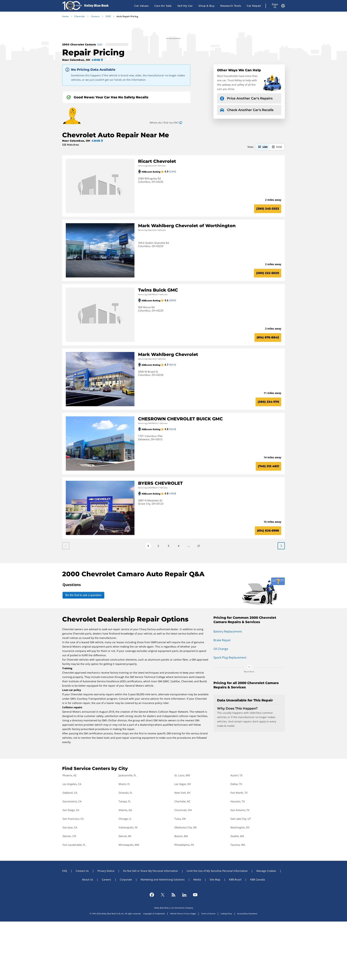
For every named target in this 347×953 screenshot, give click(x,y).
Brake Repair (222, 640)
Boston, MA (181, 836)
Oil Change (220, 649)
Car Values (141, 5)
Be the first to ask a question (83, 595)
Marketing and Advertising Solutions (163, 879)
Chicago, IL (125, 818)
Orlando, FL (125, 792)
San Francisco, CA (73, 818)
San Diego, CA (71, 810)
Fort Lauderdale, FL (74, 844)
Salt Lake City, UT (240, 818)
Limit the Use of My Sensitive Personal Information (217, 871)
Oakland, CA (70, 792)
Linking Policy (226, 913)
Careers (106, 879)
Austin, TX (236, 775)
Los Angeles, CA (72, 784)
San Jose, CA (70, 827)
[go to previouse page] (281, 545)
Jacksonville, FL (127, 775)
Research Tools (230, 5)
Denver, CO (69, 836)
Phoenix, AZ (69, 775)
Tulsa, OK (180, 818)
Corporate (126, 879)
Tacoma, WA (237, 844)
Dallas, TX (236, 784)
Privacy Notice (105, 871)
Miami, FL (124, 784)
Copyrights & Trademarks (154, 913)
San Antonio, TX (239, 810)
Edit (99, 44)
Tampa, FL (125, 801)
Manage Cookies (266, 871)
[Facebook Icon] (152, 895)
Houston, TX (237, 801)
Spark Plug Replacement (230, 657)
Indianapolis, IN (128, 827)
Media (197, 879)
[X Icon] (162, 895)
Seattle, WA (237, 836)
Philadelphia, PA (184, 844)
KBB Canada (257, 879)
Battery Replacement (227, 631)
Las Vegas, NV (182, 784)
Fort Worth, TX (238, 792)
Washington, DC (240, 827)
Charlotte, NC (182, 801)
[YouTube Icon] (195, 895)
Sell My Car (185, 5)
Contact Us (82, 871)
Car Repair (254, 5)
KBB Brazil (235, 879)
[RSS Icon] (173, 895)
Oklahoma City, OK (185, 827)
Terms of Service (208, 913)
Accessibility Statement (247, 913)
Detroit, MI (125, 836)
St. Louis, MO (182, 775)
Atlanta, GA (125, 810)
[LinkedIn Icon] (184, 895)
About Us (87, 879)
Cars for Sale (163, 5)
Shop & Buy (206, 5)
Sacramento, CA (72, 801)
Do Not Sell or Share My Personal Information (150, 871)
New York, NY (182, 792)
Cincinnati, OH (183, 810)
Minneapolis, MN (129, 844)
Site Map (215, 879)
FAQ (64, 871)
